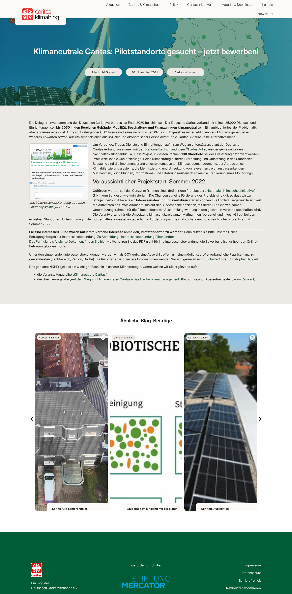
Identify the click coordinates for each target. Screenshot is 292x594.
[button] (31, 419)
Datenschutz (251, 573)
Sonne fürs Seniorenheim (69, 508)
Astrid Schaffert (208, 259)
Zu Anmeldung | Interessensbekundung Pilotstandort (135, 237)
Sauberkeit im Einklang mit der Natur (152, 508)
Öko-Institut (194, 149)
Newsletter (266, 14)
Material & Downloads (237, 5)
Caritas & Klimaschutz (145, 5)
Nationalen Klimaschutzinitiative (230, 191)
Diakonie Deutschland (160, 149)
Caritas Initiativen (200, 5)
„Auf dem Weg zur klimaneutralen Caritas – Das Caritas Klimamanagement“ (124, 279)
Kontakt (267, 5)
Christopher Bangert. (243, 259)
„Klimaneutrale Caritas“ (90, 274)
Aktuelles (113, 5)
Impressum (253, 565)
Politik (173, 5)
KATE (132, 154)
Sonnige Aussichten (215, 508)
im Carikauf (245, 279)
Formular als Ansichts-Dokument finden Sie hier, (71, 241)
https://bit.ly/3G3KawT (55, 207)
